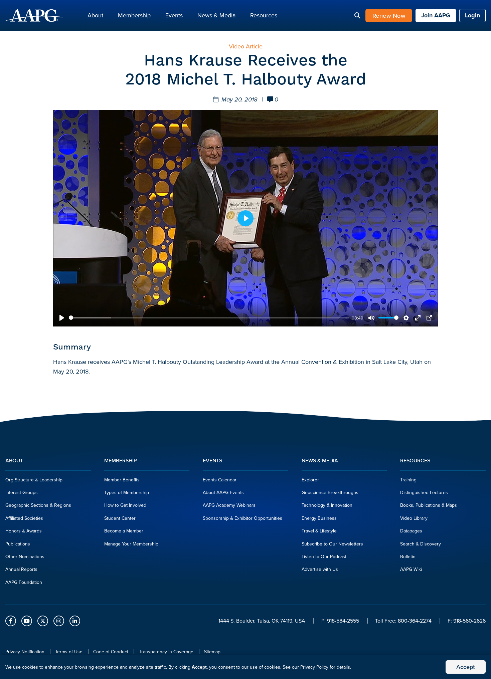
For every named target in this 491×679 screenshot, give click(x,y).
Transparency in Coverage (166, 651)
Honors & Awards (23, 530)
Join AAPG (435, 15)
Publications (17, 543)
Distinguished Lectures (424, 492)
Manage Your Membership (131, 543)
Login (472, 15)
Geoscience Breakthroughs (330, 492)
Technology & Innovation (327, 505)
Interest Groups (21, 492)
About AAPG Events (223, 492)
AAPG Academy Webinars (229, 505)
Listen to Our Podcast (324, 556)
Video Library (414, 518)
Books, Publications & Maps (428, 505)
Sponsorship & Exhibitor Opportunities (242, 518)
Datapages (411, 530)
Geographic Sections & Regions (38, 505)
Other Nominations (24, 556)
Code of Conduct (110, 651)
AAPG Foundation (23, 582)
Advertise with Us (320, 569)
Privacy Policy (314, 667)
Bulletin (408, 556)
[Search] (357, 15)
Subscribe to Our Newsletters (332, 543)
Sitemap (212, 651)
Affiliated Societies (24, 518)
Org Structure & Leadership (33, 479)
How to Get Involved (125, 505)
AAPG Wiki (411, 569)
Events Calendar (219, 479)
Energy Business (319, 518)
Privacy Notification (24, 651)
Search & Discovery (420, 543)
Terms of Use (69, 651)
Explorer (310, 479)
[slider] (209, 317)
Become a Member (123, 530)
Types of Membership (126, 492)
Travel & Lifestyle (319, 530)
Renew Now (388, 15)
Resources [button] (263, 15)
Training (408, 479)
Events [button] (174, 15)
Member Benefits (122, 479)
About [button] (95, 15)
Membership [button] (134, 15)
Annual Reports (21, 569)
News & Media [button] (216, 15)
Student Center (120, 518)
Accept (465, 667)
